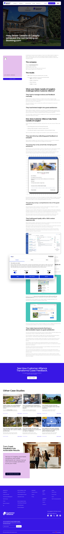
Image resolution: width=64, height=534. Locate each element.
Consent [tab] (17, 259)
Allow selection (32, 276)
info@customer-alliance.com (52, 513)
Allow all (46, 276)
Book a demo (51, 3)
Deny (18, 276)
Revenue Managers (21, 507)
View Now (20, 413)
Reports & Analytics (6, 503)
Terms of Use (54, 492)
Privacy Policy (54, 494)
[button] (15, 3)
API (3, 505)
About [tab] (47, 259)
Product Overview (6, 494)
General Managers (21, 505)
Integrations (5, 492)
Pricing (33, 3)
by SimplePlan (59, 532)
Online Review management (7, 496)
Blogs (43, 491)
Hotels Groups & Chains (21, 492)
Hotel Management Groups (22, 494)
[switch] (26, 272)
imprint (53, 496)
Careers (43, 502)
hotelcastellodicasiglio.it (33, 64)
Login (45, 3)
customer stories (28, 3)
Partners (33, 494)
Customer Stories (34, 492)
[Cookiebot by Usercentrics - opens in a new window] (49, 256)
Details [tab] (32, 259)
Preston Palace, (10, 409)
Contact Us (44, 504)
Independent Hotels (21, 496)
